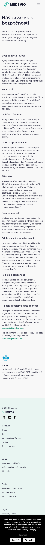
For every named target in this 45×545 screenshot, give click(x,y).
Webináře (6, 471)
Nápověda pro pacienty (12, 488)
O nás (4, 430)
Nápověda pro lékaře (11, 463)
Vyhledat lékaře (8, 492)
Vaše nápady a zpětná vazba (14, 467)
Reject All (16, 540)
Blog (4, 434)
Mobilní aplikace (9, 496)
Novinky (5, 442)
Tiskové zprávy (8, 446)
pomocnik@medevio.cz (12, 328)
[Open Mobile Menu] (38, 4)
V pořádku (28, 540)
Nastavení (23, 535)
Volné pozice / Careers (11, 438)
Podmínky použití (9, 514)
